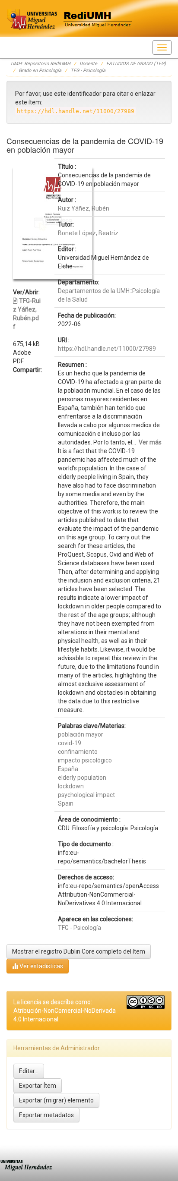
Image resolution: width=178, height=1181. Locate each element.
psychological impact (86, 794)
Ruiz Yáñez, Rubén (83, 208)
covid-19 (69, 743)
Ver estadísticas (40, 966)
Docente (88, 63)
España (68, 768)
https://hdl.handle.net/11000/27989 (107, 348)
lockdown (71, 786)
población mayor (80, 734)
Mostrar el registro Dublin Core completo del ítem (78, 951)
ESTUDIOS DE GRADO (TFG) (136, 63)
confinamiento (78, 751)
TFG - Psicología (87, 70)
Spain (65, 803)
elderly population (82, 777)
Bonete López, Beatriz (88, 233)
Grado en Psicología (40, 70)
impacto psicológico (85, 760)
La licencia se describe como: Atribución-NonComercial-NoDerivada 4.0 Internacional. (64, 1010)
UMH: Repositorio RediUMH (40, 63)
